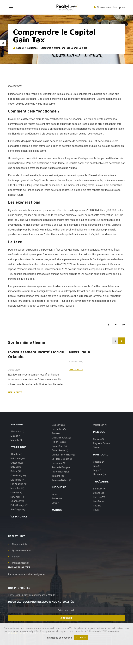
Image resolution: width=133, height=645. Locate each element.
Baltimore (18, 458)
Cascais (99, 461)
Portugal (100, 454)
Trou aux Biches (61, 480)
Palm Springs (19, 505)
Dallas (16, 467)
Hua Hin (99, 497)
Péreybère (59, 463)
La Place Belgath (62, 459)
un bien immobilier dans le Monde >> (39, 595)
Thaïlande (101, 481)
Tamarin (58, 476)
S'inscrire (66, 618)
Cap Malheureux (62, 437)
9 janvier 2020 (76, 361)
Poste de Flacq (61, 467)
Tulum (96, 447)
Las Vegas (18, 479)
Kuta (54, 494)
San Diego (18, 509)
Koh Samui (98, 501)
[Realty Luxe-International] (66, 7)
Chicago (17, 462)
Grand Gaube (60, 450)
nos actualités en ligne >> (32, 574)
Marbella (17, 440)
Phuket (96, 510)
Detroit (16, 471)
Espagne (17, 424)
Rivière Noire (60, 471)
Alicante (17, 431)
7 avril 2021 (14, 370)
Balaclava (58, 425)
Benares (56, 433)
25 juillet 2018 (15, 86)
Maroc (57, 509)
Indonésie (59, 487)
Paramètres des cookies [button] (59, 637)
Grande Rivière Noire (64, 454)
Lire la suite (15, 392)
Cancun (98, 439)
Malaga (16, 436)
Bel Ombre (59, 429)
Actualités (32, 48)
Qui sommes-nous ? (22, 550)
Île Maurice (19, 516)
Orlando (17, 501)
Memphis (17, 488)
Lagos (98, 470)
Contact (16, 556)
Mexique (99, 431)
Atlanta (16, 454)
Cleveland (18, 475)
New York (17, 496)
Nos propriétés (19, 544)
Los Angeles (19, 484)
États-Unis (18, 447)
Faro (97, 466)
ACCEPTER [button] (81, 637)
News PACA (79, 352)
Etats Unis (46, 48)
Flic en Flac (59, 442)
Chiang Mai (98, 493)
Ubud (56, 502)
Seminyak (57, 498)
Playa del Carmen (102, 443)
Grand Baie (59, 446)
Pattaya (97, 505)
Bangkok (100, 488)
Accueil (20, 48)
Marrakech (100, 425)
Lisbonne (99, 474)
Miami (16, 492)
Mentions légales (21, 562)
